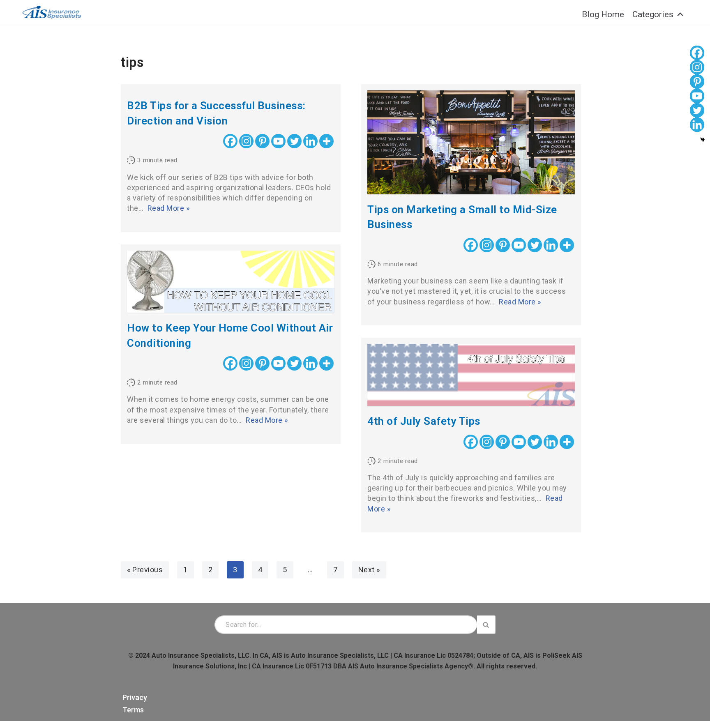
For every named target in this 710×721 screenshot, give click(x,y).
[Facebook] (230, 141)
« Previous (145, 569)
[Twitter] (294, 141)
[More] (326, 141)
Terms (133, 709)
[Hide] (702, 139)
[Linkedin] (310, 141)
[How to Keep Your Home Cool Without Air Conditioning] (230, 282)
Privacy (134, 697)
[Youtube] (278, 141)
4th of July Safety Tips (423, 421)
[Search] (486, 624)
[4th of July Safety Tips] (471, 375)
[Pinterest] (262, 141)
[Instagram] (246, 141)
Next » (369, 569)
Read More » (169, 208)
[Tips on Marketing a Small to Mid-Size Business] (471, 142)
